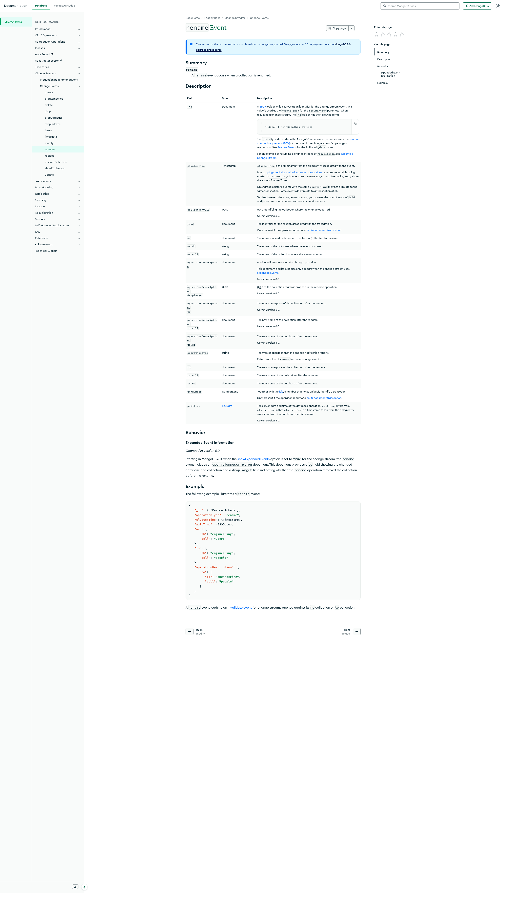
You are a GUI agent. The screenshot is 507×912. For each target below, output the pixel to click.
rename (50, 149)
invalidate (51, 136)
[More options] (351, 28)
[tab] (41, 5)
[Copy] (355, 123)
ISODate (227, 405)
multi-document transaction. (324, 230)
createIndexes (54, 98)
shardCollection (55, 168)
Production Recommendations (59, 79)
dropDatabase (54, 117)
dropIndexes (52, 124)
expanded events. (268, 272)
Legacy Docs (212, 17)
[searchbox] (419, 6)
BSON (263, 106)
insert (48, 130)
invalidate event (240, 607)
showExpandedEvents (253, 459)
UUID (260, 209)
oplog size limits (275, 172)
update (49, 174)
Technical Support (46, 250)
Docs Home (193, 17)
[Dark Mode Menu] (498, 6)
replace (49, 155)
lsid (281, 391)
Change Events (259, 17)
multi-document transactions (304, 172)
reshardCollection (56, 162)
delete (49, 105)
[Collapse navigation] (84, 887)
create (49, 92)
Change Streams (235, 17)
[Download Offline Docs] (75, 886)
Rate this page (383, 27)
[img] (376, 34)
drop (48, 111)
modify (49, 143)
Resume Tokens (286, 147)
